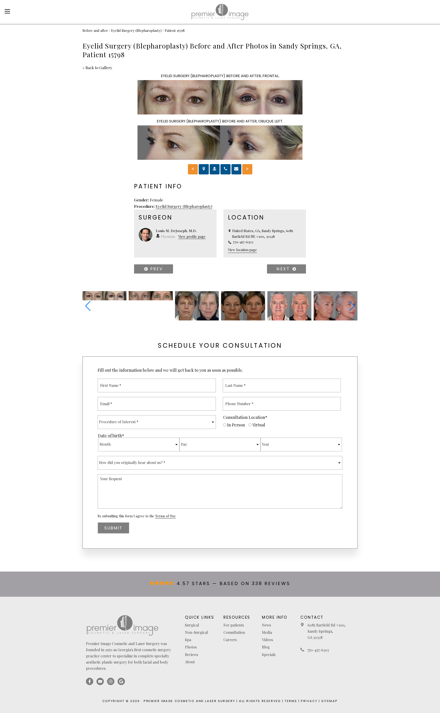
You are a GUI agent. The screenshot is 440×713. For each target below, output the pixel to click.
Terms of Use (165, 516)
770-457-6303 (318, 650)
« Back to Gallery (97, 67)
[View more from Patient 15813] (243, 318)
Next (284, 269)
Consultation (234, 632)
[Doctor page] (215, 169)
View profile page (192, 236)
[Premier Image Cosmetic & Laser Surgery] (220, 12)
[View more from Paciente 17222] (336, 318)
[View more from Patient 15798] (104, 298)
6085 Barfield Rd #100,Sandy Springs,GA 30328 (326, 631)
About (190, 661)
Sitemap (329, 701)
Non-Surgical (196, 632)
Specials (268, 654)
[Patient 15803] (247, 169)
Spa (188, 639)
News (266, 625)
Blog (266, 647)
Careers (230, 639)
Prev (155, 269)
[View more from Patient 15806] (197, 318)
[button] (88, 306)
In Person (236, 425)
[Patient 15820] (193, 169)
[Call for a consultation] (225, 169)
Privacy (309, 701)
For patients (233, 625)
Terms (291, 701)
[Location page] (204, 169)
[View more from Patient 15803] (151, 298)
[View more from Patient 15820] (289, 318)
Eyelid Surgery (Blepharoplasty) (136, 30)
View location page (242, 249)
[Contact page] (236, 169)
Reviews (191, 654)
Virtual (258, 425)
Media (267, 632)
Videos (267, 639)
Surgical (192, 625)
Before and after (95, 30)
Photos (191, 647)
